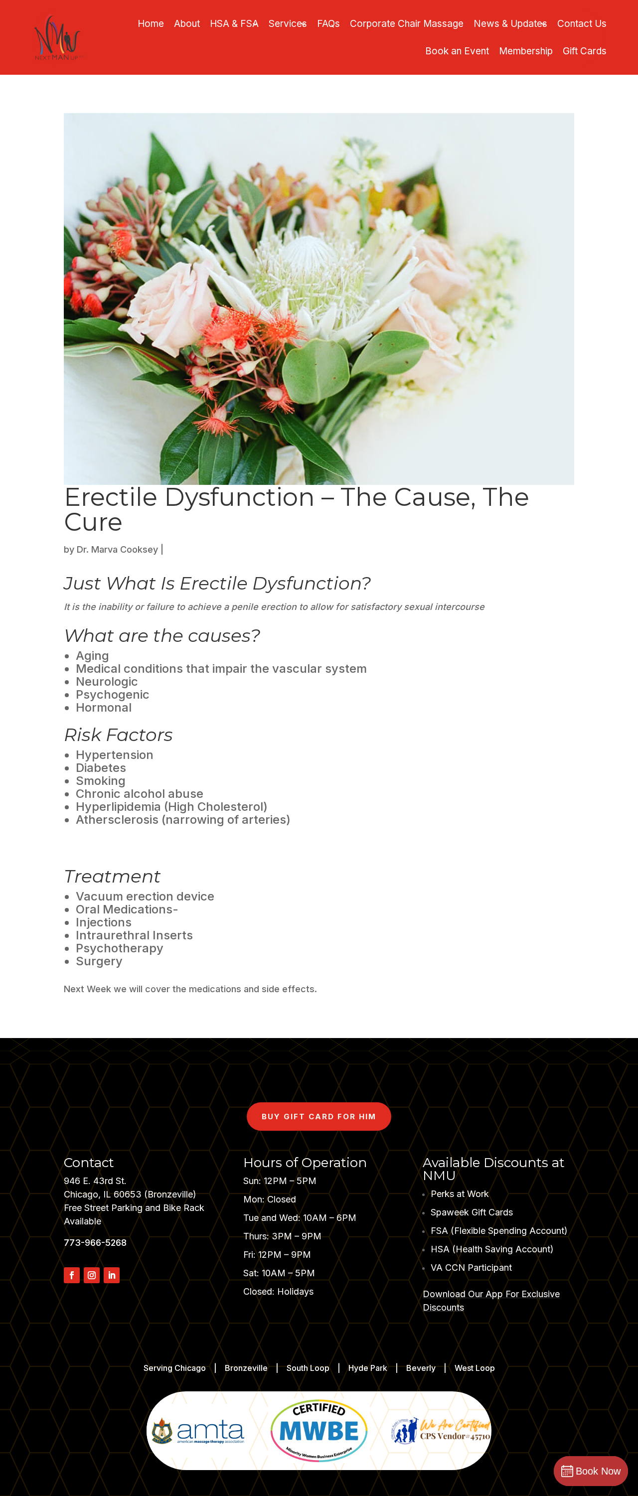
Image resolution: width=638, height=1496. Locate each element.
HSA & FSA (234, 23)
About (187, 23)
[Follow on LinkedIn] (112, 1275)
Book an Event (457, 51)
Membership (526, 51)
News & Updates (510, 23)
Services (288, 23)
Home (151, 23)
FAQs (328, 23)
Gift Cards (585, 51)
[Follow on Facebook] (72, 1275)
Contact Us (582, 23)
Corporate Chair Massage (407, 23)
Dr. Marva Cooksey (117, 549)
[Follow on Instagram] (92, 1275)
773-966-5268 (95, 1242)
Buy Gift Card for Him (319, 1116)
